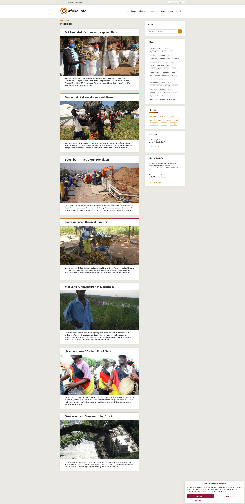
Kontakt (63, 2)
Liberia (152, 72)
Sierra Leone (153, 89)
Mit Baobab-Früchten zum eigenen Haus (91, 32)
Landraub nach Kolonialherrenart (86, 222)
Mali (151, 75)
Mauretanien (165, 75)
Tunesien (164, 96)
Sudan (160, 92)
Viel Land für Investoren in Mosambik (89, 286)
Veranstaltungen (166, 11)
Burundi (170, 55)
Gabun (159, 62)
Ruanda (163, 82)
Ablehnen (228, 496)
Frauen (173, 116)
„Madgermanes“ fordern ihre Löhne (88, 351)
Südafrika (152, 92)
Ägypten (152, 48)
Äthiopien (164, 52)
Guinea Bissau (160, 65)
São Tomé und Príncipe (156, 85)
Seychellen (175, 85)
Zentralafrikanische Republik (167, 99)
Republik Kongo (154, 82)
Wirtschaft (153, 116)
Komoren (166, 68)
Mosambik (153, 79)
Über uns (154, 11)
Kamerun (169, 65)
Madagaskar (166, 72)
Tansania (175, 92)
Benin (171, 52)
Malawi (174, 72)
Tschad (157, 96)
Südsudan (167, 92)
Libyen (158, 72)
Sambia (170, 82)
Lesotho (174, 68)
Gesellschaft (154, 124)
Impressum (198, 500)
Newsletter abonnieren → (158, 147)
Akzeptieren (200, 496)
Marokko (157, 75)
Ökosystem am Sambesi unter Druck (88, 416)
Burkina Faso (161, 55)
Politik (176, 120)
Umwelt (168, 120)
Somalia (170, 89)
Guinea (152, 65)
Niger (167, 79)
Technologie (173, 124)
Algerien (159, 48)
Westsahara (153, 99)
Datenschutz (191, 500)
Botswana (152, 55)
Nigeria (173, 79)
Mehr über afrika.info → (156, 182)
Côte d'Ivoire (153, 58)
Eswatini (152, 62)
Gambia (166, 62)
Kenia (159, 68)
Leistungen (142, 11)
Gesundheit (160, 120)
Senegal (167, 85)
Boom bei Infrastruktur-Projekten (87, 159)
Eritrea (177, 58)
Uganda (172, 96)
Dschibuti (170, 58)
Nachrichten (131, 11)
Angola (166, 48)
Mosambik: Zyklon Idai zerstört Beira (89, 97)
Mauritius (174, 75)
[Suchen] (180, 31)
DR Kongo (162, 58)
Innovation (164, 124)
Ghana (172, 62)
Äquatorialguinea (154, 52)
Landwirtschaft (163, 116)
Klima (151, 120)
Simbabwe (162, 89)
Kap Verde (153, 68)
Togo (151, 96)
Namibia (160, 79)
